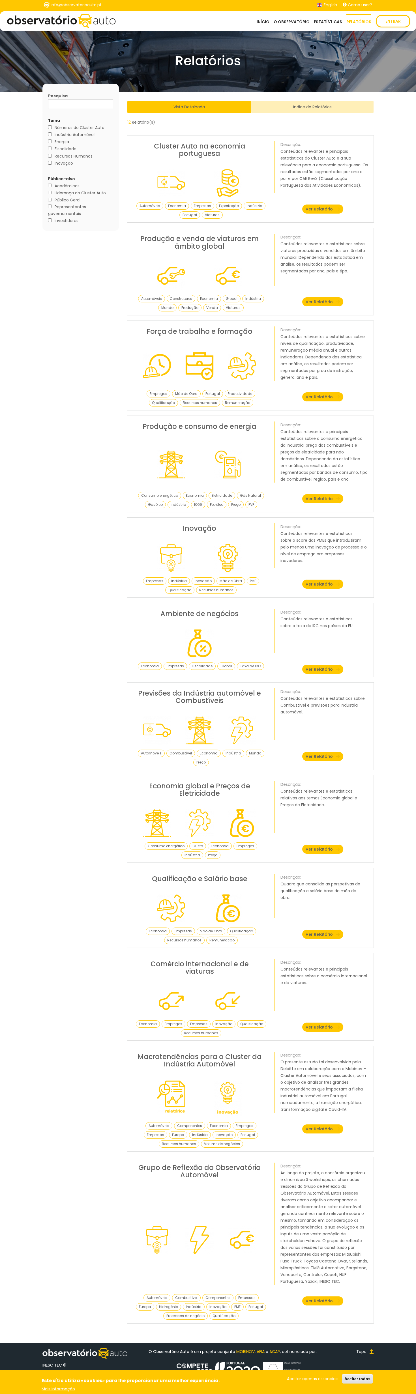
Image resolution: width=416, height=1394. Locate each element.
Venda (212, 307)
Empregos (158, 393)
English (330, 5)
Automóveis (150, 205)
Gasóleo (155, 504)
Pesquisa (58, 96)
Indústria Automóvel (75, 134)
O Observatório (292, 22)
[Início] (61, 21)
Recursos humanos (200, 402)
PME (253, 580)
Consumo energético (159, 495)
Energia (62, 142)
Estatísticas (328, 22)
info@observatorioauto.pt (76, 5)
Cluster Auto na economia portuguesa (199, 149)
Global (231, 298)
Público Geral (67, 200)
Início (263, 22)
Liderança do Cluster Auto (80, 193)
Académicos (67, 186)
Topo (361, 1351)
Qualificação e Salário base (199, 878)
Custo (197, 846)
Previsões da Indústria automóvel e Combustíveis (199, 697)
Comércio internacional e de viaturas (200, 967)
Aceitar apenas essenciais (312, 1379)
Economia (177, 205)
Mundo (167, 307)
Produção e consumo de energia (199, 426)
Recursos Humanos (74, 156)
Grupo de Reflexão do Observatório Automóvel (199, 1171)
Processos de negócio (185, 1315)
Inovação (64, 163)
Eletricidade (222, 495)
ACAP (274, 1351)
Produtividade (240, 393)
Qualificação (163, 402)
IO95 (198, 504)
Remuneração (237, 402)
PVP (251, 504)
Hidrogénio (168, 1306)
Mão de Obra (186, 393)
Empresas (202, 205)
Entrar (393, 21)
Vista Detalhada (189, 107)
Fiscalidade (65, 149)
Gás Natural (250, 495)
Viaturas (212, 214)
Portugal (190, 214)
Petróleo (216, 504)
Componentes (189, 1125)
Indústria (254, 205)
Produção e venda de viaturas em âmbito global (199, 242)
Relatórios (358, 22)
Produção (189, 307)
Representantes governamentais (67, 210)
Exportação (229, 205)
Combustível (181, 753)
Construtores (181, 298)
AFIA (261, 1351)
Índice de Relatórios (312, 107)
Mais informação (58, 1388)
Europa (178, 1134)
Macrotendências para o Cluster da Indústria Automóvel (200, 1060)
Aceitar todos (357, 1378)
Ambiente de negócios (199, 613)
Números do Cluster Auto (79, 127)
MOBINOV (245, 1351)
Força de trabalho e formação (199, 331)
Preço (236, 504)
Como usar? (360, 5)
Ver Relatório (319, 209)
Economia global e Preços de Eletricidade (199, 789)
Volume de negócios (222, 1143)
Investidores (66, 220)
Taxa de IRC (250, 666)
